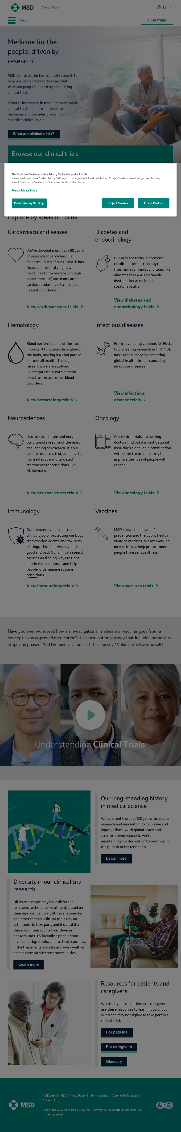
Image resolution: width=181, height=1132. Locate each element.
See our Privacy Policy (24, 190)
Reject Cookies (118, 203)
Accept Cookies (153, 203)
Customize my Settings (29, 203)
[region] (90, 189)
